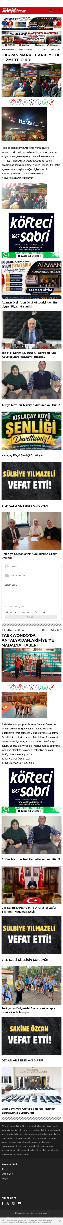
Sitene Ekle (7, 1174)
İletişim (5, 1179)
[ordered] (23, 612)
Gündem (21, 630)
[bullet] (28, 612)
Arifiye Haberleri (24, 50)
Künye (5, 1169)
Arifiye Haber (8, 50)
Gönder (31, 617)
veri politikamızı (33, 1222)
